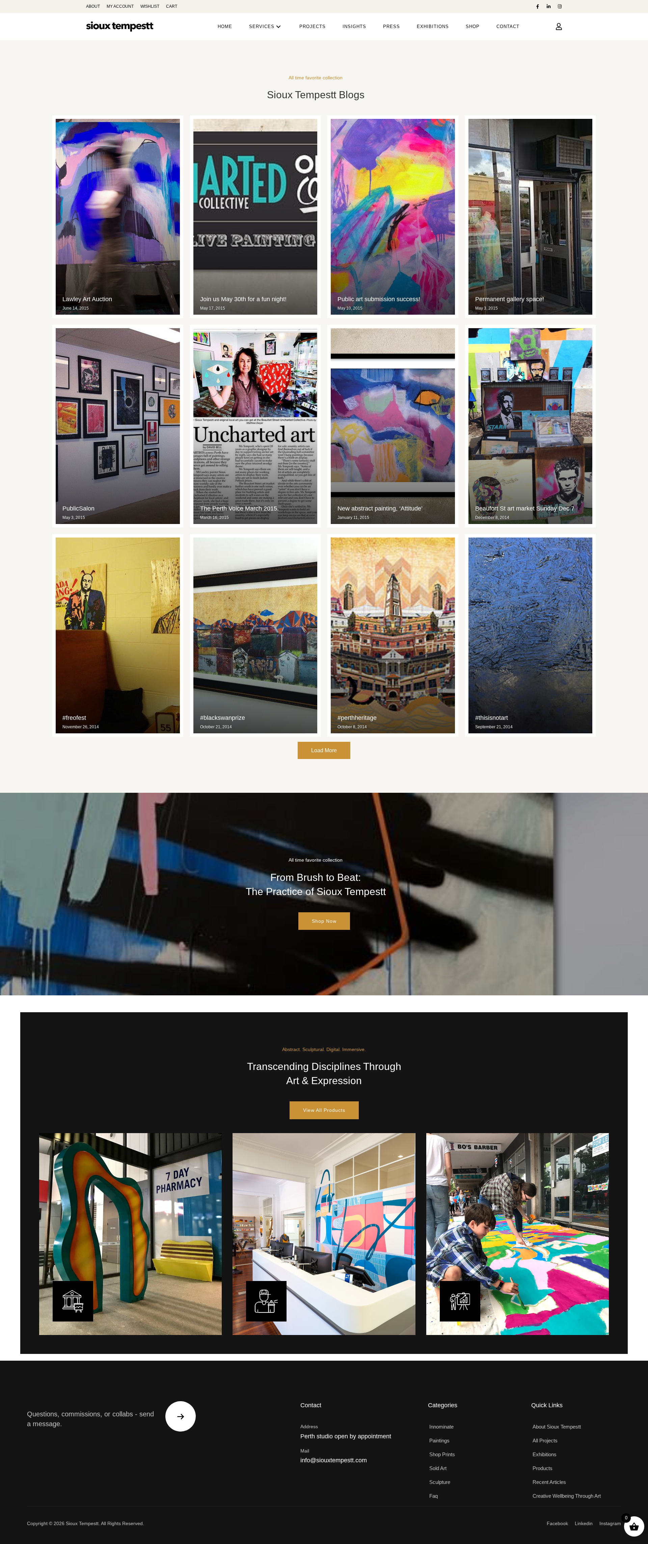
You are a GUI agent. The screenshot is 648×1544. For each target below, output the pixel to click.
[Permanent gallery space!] (530, 217)
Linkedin (584, 1523)
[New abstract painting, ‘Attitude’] (393, 426)
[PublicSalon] (118, 426)
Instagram (610, 1523)
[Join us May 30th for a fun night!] (255, 217)
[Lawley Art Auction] (118, 217)
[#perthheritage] (393, 635)
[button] (537, 6)
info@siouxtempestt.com (333, 1460)
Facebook (557, 1523)
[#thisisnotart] (530, 635)
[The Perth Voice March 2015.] (255, 426)
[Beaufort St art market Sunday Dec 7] (530, 426)
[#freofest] (118, 635)
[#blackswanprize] (255, 635)
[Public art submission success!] (393, 217)
